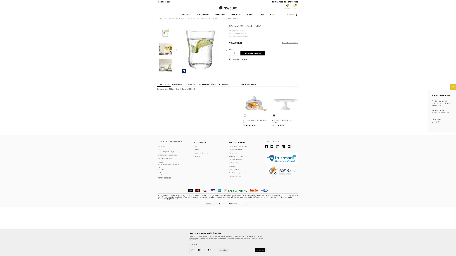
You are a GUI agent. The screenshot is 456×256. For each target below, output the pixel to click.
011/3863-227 (162, 155)
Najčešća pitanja (235, 176)
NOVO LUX (162, 19)
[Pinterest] (289, 146)
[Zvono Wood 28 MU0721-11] (255, 103)
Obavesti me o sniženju (290, 43)
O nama (196, 146)
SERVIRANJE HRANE (212, 19)
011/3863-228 (172, 155)
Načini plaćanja (234, 163)
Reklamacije (233, 153)
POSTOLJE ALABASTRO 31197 (282, 121)
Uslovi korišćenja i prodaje (238, 146)
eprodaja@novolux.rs (439, 122)
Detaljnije (193, 244)
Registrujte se (291, 2)
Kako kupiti (233, 166)
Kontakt (196, 150)
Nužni (194, 250)
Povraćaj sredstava (235, 159)
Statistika (203, 250)
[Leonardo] (184, 72)
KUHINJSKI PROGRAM (196, 19)
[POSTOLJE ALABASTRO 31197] (284, 103)
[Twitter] (272, 146)
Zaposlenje (197, 156)
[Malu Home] (245, 115)
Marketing (213, 250)
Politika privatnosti (235, 150)
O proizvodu (163, 84)
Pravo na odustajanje (236, 156)
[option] (165, 32)
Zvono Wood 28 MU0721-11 (255, 121)
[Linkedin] (283, 146)
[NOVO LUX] (228, 7)
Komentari (191, 84)
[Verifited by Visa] (264, 190)
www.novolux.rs (217, 204)
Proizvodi (170, 19)
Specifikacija (178, 84)
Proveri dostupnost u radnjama (213, 84)
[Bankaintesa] (235, 190)
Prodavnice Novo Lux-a (201, 153)
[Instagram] (277, 146)
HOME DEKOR (181, 19)
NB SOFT (231, 204)
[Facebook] (266, 146)
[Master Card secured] (254, 190)
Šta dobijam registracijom (238, 173)
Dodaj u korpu (253, 53)
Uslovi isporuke (234, 169)
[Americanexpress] (219, 190)
